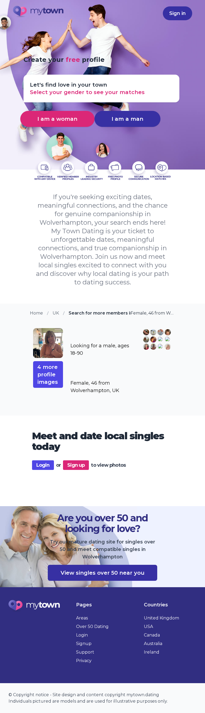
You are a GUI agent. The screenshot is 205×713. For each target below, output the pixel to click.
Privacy (84, 660)
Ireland (151, 652)
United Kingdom (161, 618)
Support (85, 652)
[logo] (38, 12)
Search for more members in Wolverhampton (100, 313)
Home (36, 313)
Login (43, 465)
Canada (152, 635)
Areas (82, 618)
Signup (84, 643)
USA (148, 626)
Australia (153, 643)
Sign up (76, 465)
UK (56, 313)
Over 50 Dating (92, 626)
